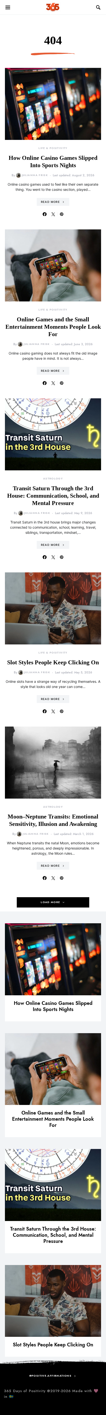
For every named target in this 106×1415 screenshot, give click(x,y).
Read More (50, 202)
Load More (50, 902)
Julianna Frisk (35, 175)
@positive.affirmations (50, 1376)
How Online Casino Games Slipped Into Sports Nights (53, 1006)
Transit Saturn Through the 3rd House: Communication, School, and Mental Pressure (53, 495)
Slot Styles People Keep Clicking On (53, 662)
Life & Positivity (52, 148)
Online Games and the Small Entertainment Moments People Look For (53, 326)
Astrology (53, 478)
